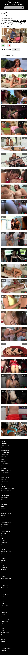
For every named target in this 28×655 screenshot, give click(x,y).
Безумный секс (5, 445)
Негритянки (4, 580)
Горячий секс (4, 481)
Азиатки (3, 441)
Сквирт (3, 614)
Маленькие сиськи (5, 544)
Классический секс (6, 522)
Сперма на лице (5, 619)
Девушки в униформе (6, 490)
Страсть (3, 623)
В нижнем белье (5, 463)
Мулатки (3, 560)
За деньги (3, 511)
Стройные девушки (6, 625)
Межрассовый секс (6, 551)
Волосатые (4, 475)
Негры (2, 583)
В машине (3, 461)
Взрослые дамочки (6, 470)
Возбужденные (5, 472)
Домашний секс (5, 497)
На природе (4, 571)
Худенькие (3, 643)
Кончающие (4, 529)
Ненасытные (4, 587)
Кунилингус (4, 535)
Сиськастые (4, 612)
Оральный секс (5, 594)
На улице (3, 576)
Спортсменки (4, 621)
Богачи (3, 448)
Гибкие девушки (5, 477)
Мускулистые (4, 562)
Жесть (2, 506)
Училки (3, 641)
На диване (4, 565)
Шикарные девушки (6, 648)
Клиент (3, 526)
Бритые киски (4, 454)
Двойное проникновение (7, 488)
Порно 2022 (4, 15)
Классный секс (5, 524)
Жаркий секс (4, 504)
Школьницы (4, 650)
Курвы (2, 538)
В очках (3, 466)
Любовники (4, 542)
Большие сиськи (5, 450)
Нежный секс (4, 585)
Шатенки (3, 646)
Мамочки (3, 547)
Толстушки (4, 634)
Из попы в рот (4, 520)
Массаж (3, 549)
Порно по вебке (5, 12)
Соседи (3, 616)
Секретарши (4, 607)
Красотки (3, 533)
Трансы (3, 637)
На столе (3, 574)
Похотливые (4, 598)
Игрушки (3, 517)
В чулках (3, 468)
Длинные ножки (5, 495)
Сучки (2, 630)
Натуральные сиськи (6, 578)
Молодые (3, 558)
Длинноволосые (5, 493)
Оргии (2, 596)
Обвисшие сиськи (5, 589)
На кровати (4, 567)
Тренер (3, 639)
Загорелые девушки (6, 513)
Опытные (3, 592)
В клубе (3, 459)
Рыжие (3, 603)
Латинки (3, 540)
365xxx (3, 13)
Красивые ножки (5, 531)
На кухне (3, 569)
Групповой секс (5, 484)
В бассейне (4, 457)
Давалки (3, 486)
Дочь (2, 499)
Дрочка (3, 502)
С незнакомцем (5, 605)
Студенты (3, 628)
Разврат (3, 601)
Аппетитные (4, 443)
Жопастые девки (5, 508)
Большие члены (5, 452)
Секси (2, 610)
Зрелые (3, 515)
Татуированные (5, 632)
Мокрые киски (4, 556)
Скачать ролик (10, 49)
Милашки (3, 553)
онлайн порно (15, 4)
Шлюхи (3, 652)
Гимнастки (3, 479)
